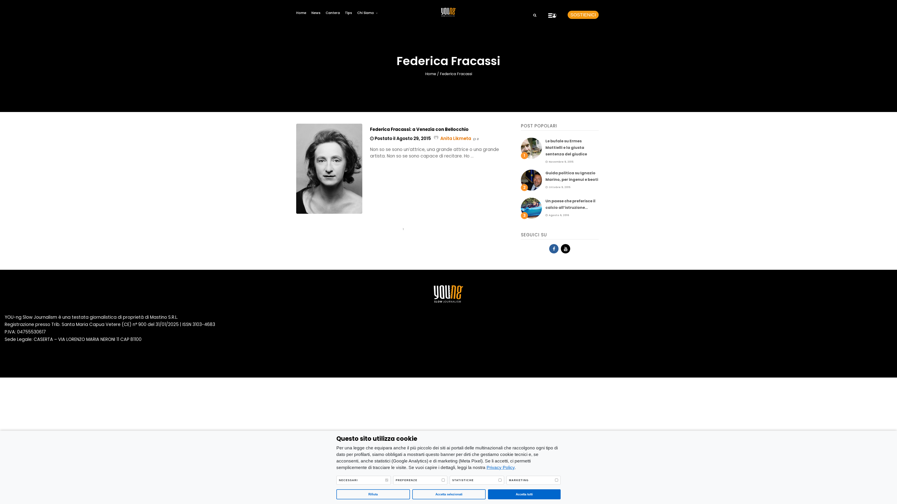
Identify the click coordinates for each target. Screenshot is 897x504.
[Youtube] (565, 248)
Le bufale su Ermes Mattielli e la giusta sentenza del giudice (566, 147)
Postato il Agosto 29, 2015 (402, 138)
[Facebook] (554, 248)
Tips (348, 12)
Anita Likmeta (455, 138)
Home (301, 12)
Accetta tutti (524, 494)
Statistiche (463, 480)
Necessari (348, 480)
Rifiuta (373, 494)
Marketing (519, 480)
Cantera (333, 12)
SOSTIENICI (583, 14)
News (315, 12)
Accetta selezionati (449, 494)
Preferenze (406, 480)
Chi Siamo (365, 12)
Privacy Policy (501, 467)
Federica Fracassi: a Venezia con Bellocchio (419, 129)
